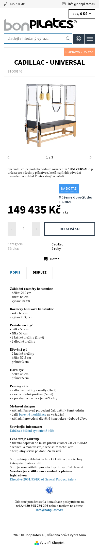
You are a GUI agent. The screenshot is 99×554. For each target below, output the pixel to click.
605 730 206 (17, 4)
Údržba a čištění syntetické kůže (32, 431)
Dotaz (54, 259)
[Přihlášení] (78, 39)
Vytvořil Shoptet (52, 542)
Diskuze (39, 272)
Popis (15, 272)
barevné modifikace (32, 414)
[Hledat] (68, 38)
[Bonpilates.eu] (49, 24)
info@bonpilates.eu (81, 4)
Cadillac (57, 244)
